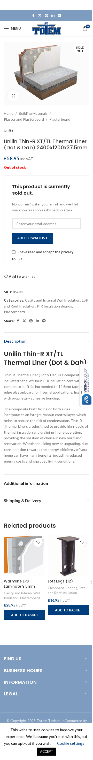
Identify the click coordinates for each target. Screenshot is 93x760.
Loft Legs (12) (60, 581)
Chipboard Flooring (62, 588)
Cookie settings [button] (70, 743)
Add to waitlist (32, 238)
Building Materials (33, 113)
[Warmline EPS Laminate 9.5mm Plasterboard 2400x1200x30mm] (24, 556)
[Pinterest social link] (46, 15)
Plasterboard (59, 119)
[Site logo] (46, 28)
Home (8, 113)
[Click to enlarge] (13, 96)
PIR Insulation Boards (54, 306)
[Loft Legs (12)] (68, 556)
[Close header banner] (86, 5)
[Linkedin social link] (53, 15)
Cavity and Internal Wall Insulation (52, 300)
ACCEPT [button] (46, 751)
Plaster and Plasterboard (24, 119)
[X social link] (39, 15)
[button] (24, 615)
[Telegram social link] (59, 15)
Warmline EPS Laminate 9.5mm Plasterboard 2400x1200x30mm (20, 589)
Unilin (8, 130)
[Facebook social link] (33, 15)
